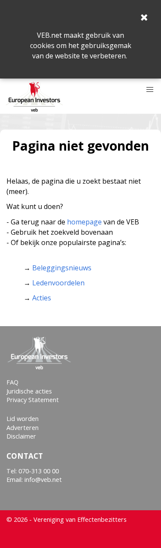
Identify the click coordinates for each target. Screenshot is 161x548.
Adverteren (22, 428)
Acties (41, 298)
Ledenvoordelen (58, 283)
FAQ (12, 382)
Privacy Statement (32, 400)
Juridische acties (29, 391)
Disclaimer (21, 436)
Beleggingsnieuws (61, 267)
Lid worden (22, 419)
